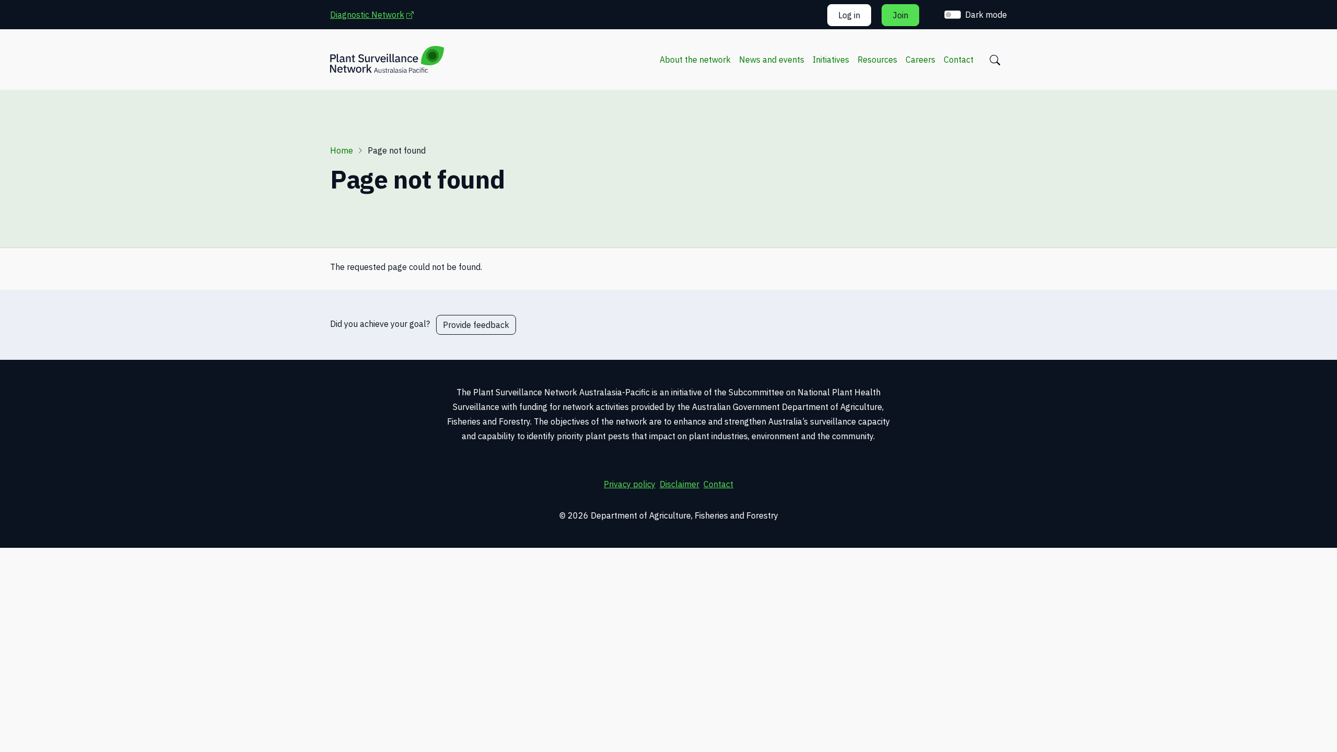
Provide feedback (476, 325)
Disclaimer (679, 484)
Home (341, 150)
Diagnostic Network (377, 14)
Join (900, 15)
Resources (877, 59)
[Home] (387, 59)
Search (994, 60)
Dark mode (986, 14)
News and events (771, 59)
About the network (695, 59)
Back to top (1282, 729)
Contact (959, 59)
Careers (920, 59)
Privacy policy (629, 484)
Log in (849, 15)
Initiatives (831, 59)
